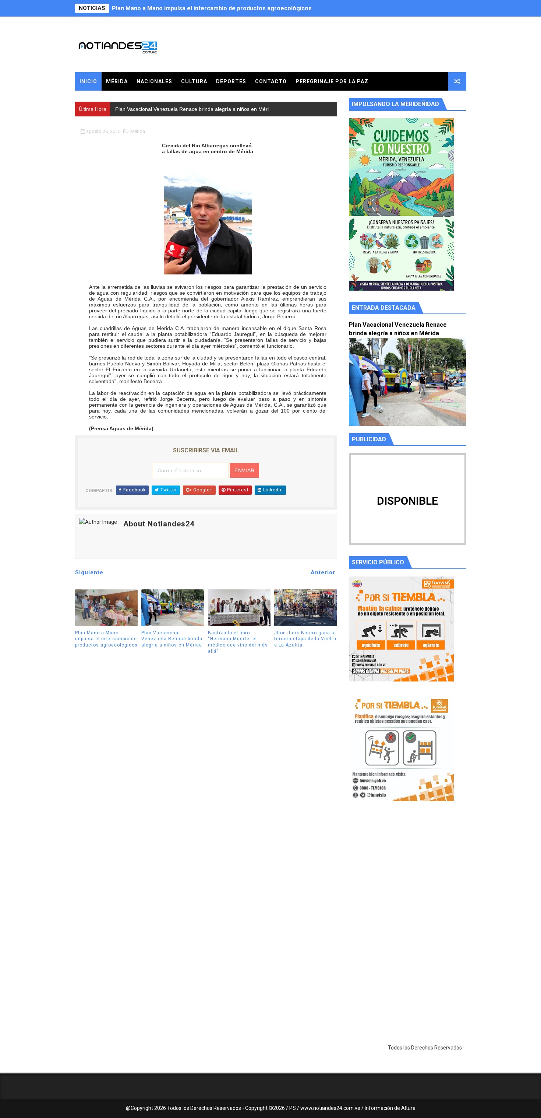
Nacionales (154, 81)
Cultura (194, 81)
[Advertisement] (407, 877)
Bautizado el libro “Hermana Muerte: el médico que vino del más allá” (238, 642)
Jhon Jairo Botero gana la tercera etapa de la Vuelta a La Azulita (305, 639)
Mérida (117, 81)
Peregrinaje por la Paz (332, 81)
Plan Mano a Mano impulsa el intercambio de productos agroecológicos (106, 639)
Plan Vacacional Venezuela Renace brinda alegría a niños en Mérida (206, 8)
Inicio (88, 81)
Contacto (271, 81)
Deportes (231, 81)
